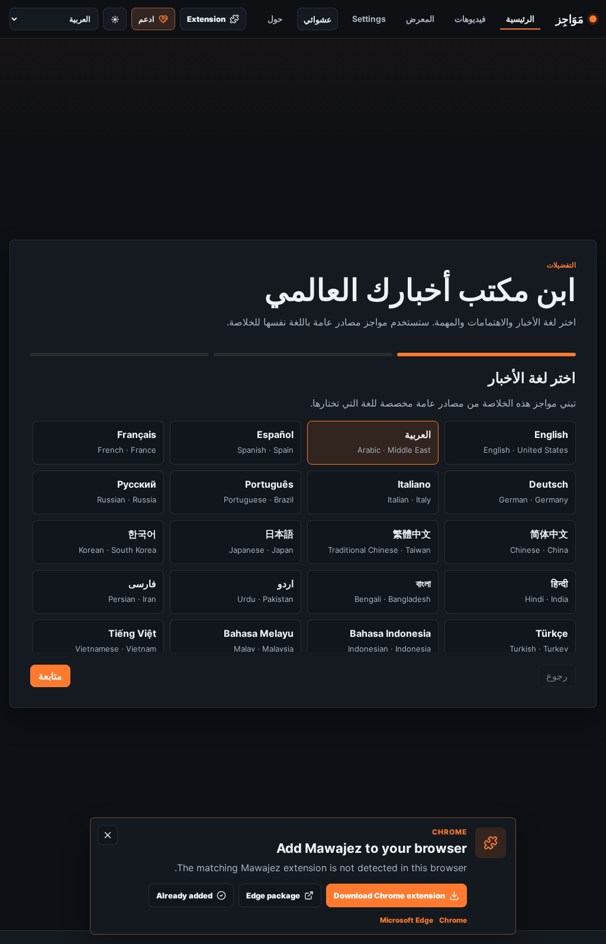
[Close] (108, 835)
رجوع (557, 676)
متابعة (50, 676)
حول (275, 19)
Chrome (453, 920)
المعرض (420, 19)
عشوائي (317, 19)
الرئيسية (520, 19)
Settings (369, 19)
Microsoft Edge (406, 920)
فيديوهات (470, 19)
